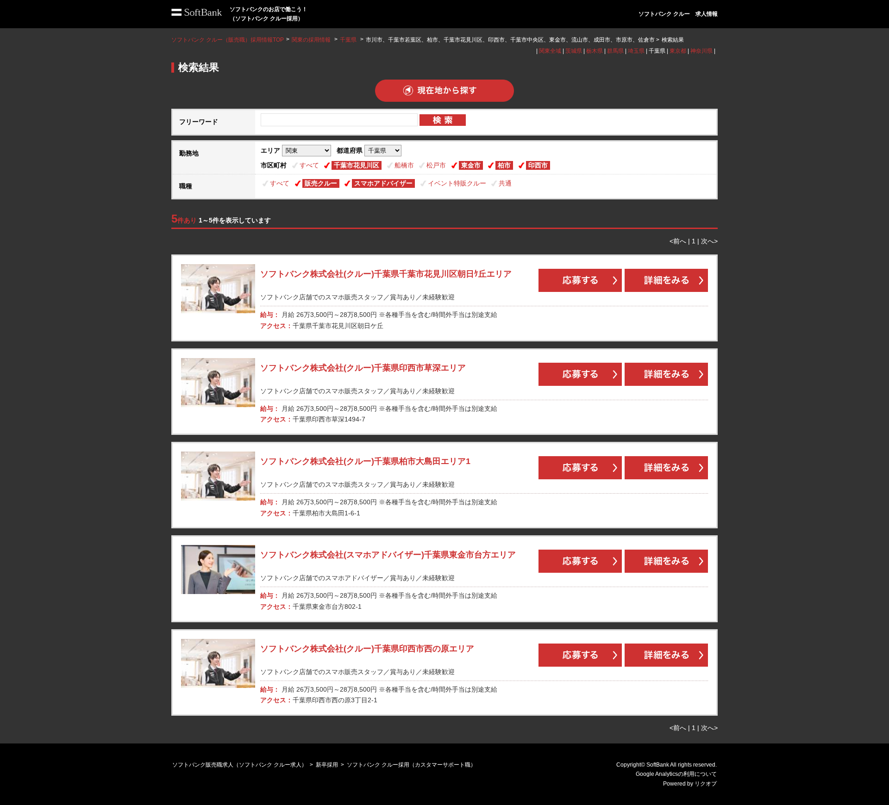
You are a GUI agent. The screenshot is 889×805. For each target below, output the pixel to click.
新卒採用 (327, 765)
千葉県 (348, 40)
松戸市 (436, 165)
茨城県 (573, 51)
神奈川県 (701, 51)
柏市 (504, 165)
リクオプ (706, 783)
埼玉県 (636, 51)
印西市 (538, 165)
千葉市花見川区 (356, 165)
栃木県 (594, 51)
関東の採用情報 (312, 40)
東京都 (678, 51)
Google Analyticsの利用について (676, 774)
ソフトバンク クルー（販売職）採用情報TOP (227, 40)
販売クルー (321, 183)
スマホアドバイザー (383, 183)
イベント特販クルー (457, 183)
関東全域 (550, 51)
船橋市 (404, 165)
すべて (309, 165)
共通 (505, 183)
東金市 (471, 165)
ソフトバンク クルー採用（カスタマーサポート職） (411, 765)
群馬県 (615, 51)
